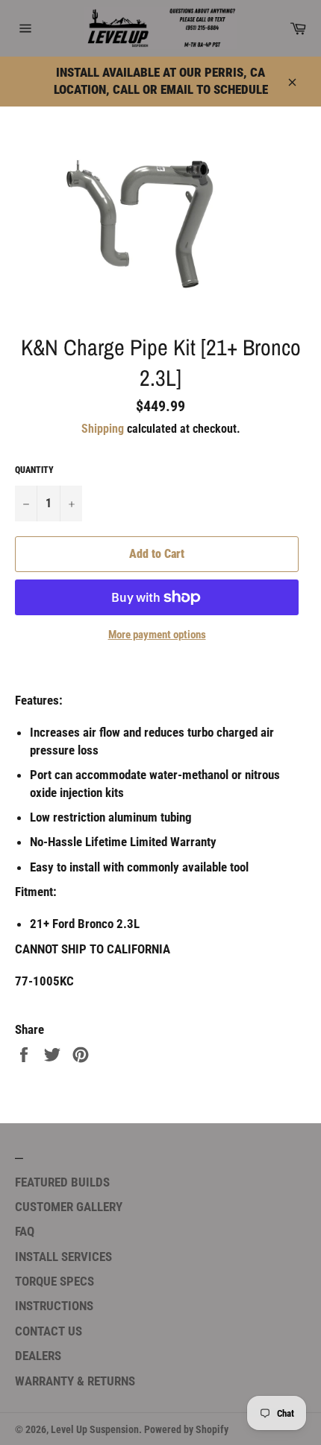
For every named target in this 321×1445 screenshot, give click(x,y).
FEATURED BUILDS (62, 1182)
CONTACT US (48, 1331)
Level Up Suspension (95, 1429)
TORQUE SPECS (54, 1281)
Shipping (102, 429)
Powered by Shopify (186, 1429)
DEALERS (38, 1355)
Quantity (34, 470)
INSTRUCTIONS (54, 1305)
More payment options (157, 634)
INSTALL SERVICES (63, 1256)
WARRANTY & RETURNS (75, 1380)
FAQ (24, 1231)
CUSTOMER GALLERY (68, 1206)
